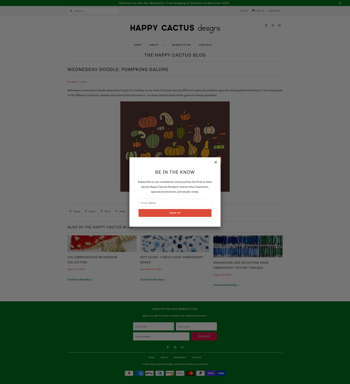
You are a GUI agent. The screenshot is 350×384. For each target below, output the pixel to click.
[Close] (216, 162)
